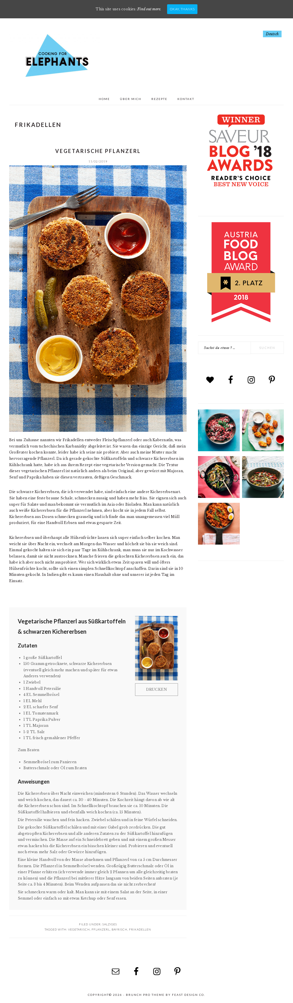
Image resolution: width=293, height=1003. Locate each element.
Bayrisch (119, 929)
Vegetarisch (79, 929)
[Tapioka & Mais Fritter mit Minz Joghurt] (263, 450)
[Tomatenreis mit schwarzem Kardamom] (219, 543)
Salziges (109, 924)
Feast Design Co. (188, 994)
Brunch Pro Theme (145, 994)
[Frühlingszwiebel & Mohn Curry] (219, 496)
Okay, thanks (182, 9)
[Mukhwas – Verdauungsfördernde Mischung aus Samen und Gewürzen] (263, 496)
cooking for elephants (55, 55)
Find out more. (149, 9)
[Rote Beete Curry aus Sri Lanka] (219, 450)
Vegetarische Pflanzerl (98, 151)
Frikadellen (140, 929)
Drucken (156, 689)
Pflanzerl (101, 929)
